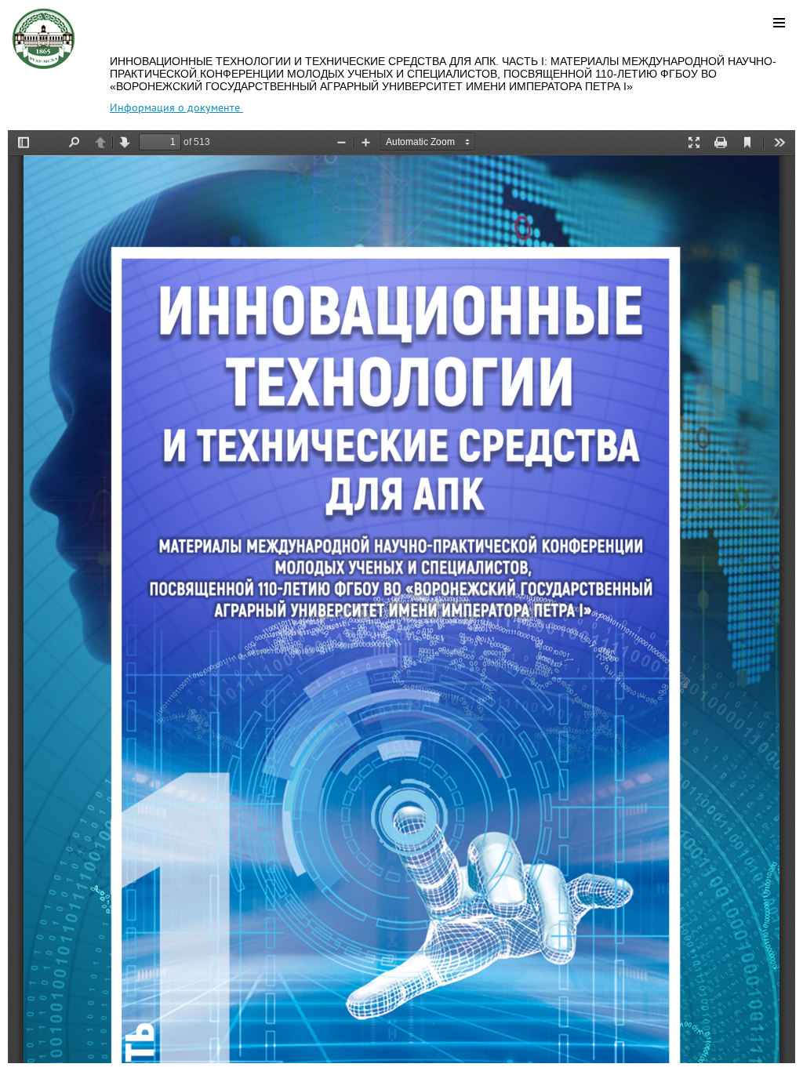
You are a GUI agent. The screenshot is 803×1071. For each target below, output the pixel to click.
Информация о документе (176, 107)
